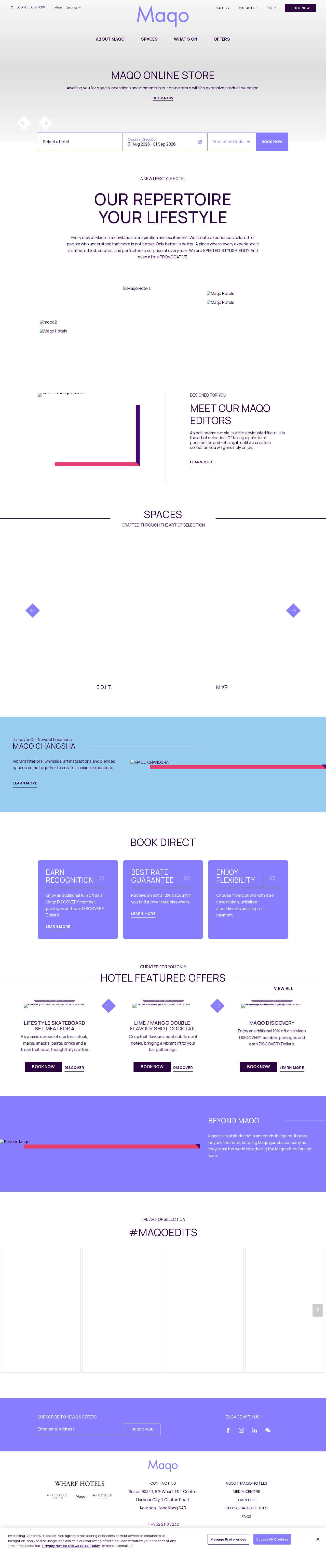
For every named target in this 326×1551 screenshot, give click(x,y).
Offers (222, 39)
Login (21, 7)
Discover (74, 1067)
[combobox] (80, 142)
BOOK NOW (300, 8)
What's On (185, 39)
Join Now (37, 7)
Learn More (202, 461)
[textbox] (56, 141)
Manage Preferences (228, 1539)
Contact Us (247, 8)
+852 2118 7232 (165, 1524)
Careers (246, 1499)
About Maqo (110, 39)
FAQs (247, 1516)
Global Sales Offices (246, 1508)
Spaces (149, 39)
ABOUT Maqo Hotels (246, 1483)
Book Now (191, 630)
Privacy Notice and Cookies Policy (71, 1545)
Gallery (222, 8)
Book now (74, 634)
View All (283, 988)
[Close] (317, 1539)
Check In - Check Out (142, 139)
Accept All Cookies (272, 1539)
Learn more (143, 913)
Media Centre (246, 1491)
